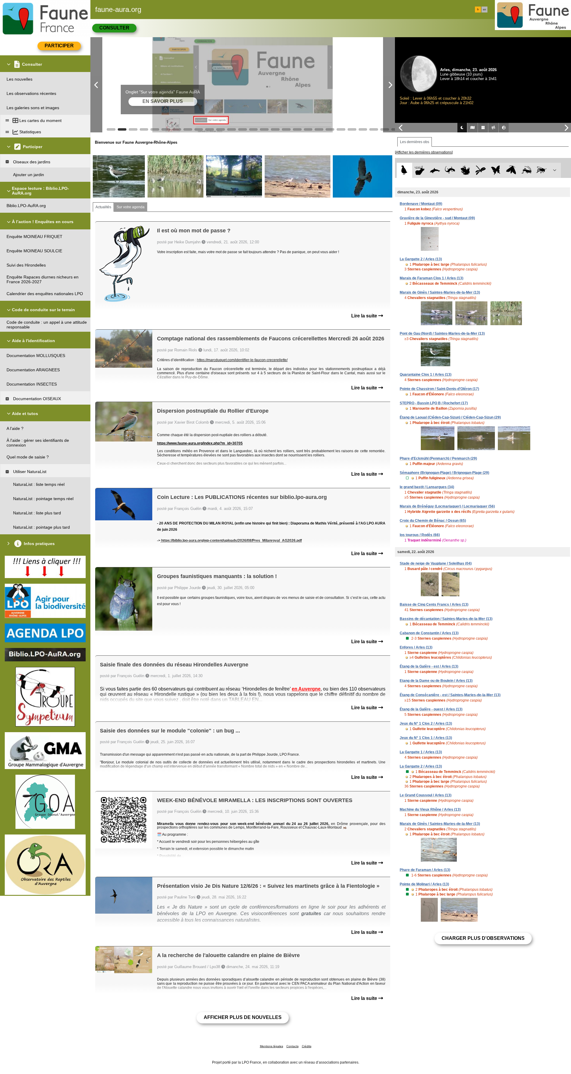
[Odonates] (480, 170)
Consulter (114, 27)
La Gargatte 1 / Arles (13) (421, 752)
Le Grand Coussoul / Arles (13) (425, 795)
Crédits (306, 1046)
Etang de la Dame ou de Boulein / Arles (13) (436, 681)
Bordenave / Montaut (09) (421, 204)
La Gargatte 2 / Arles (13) (421, 259)
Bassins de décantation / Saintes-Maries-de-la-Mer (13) (446, 619)
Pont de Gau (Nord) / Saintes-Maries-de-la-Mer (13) (442, 333)
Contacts (292, 1046)
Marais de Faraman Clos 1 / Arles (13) (431, 278)
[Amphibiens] (465, 170)
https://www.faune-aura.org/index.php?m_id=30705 (200, 443)
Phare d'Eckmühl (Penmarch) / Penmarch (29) (438, 458)
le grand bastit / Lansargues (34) (427, 487)
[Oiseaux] (404, 170)
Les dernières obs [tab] (414, 142)
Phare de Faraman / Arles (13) (425, 870)
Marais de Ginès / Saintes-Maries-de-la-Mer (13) (440, 292)
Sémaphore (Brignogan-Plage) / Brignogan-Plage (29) (444, 473)
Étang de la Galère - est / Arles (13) (429, 666)
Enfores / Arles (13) (416, 647)
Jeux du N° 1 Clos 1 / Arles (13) (426, 738)
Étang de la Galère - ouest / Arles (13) (431, 709)
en (484, 9)
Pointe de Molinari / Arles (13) (424, 884)
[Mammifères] (419, 170)
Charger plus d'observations (483, 938)
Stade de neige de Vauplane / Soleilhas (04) (436, 563)
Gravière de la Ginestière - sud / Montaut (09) (437, 218)
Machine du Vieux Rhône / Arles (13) (430, 809)
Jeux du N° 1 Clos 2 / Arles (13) (426, 723)
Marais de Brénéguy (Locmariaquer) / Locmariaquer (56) (447, 506)
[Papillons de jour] (495, 170)
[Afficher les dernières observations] (424, 152)
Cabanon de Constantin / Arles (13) (429, 633)
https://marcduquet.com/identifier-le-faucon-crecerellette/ (242, 360)
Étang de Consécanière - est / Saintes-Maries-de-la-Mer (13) (450, 695)
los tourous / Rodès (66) (420, 535)
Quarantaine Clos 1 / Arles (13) (425, 374)
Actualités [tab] (103, 207)
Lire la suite (364, 315)
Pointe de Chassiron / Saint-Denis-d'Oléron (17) (439, 389)
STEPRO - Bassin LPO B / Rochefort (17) (434, 403)
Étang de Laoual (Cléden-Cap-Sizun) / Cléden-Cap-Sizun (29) (450, 417)
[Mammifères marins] (435, 170)
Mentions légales (271, 1046)
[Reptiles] (450, 170)
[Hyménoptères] (541, 170)
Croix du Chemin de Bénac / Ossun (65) (433, 521)
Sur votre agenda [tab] (131, 207)
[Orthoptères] (526, 170)
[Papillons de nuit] (511, 170)
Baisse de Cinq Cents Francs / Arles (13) (434, 604)
